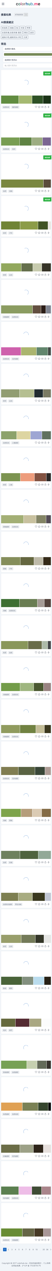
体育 (4, 233)
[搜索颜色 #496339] (11, 981)
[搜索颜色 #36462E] (43, 1107)
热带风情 (15, 1114)
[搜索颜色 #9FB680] (27, 687)
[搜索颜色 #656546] (28, 1232)
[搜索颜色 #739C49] (10, 687)
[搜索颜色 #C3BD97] (40, 729)
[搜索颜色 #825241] (41, 477)
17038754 (34, 1266)
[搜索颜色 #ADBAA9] (45, 645)
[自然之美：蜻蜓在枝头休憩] (26, 82)
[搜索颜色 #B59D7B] (26, 813)
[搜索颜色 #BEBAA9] (38, 561)
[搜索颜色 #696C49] (35, 645)
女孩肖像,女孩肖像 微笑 (12, 32)
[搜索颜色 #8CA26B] (9, 435)
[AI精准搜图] (48, 107)
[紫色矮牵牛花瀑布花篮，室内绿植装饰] (26, 1005)
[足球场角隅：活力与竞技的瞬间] (26, 208)
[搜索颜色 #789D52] (10, 141)
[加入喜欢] (36, 107)
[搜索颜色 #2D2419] (38, 1149)
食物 (12, 28)
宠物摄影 (6, 527)
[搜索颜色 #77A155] (14, 1065)
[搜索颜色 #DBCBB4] (37, 813)
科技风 (5, 28)
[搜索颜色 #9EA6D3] (36, 435)
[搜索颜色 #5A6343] (26, 771)
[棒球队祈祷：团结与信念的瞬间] (26, 921)
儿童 (25, 37)
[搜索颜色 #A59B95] (40, 603)
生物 (10, 862)
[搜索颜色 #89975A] (14, 645)
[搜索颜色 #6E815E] (10, 855)
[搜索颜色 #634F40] (37, 309)
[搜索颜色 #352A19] (47, 561)
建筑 (10, 988)
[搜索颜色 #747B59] (28, 939)
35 (44, 1249)
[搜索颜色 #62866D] (42, 351)
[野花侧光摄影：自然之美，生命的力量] (26, 754)
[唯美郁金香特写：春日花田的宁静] (26, 334)
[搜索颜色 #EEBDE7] (25, 1191)
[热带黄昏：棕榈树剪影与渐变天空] (26, 1089)
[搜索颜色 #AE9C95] (48, 771)
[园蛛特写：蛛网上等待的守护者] (26, 166)
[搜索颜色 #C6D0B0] (32, 1065)
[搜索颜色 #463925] (39, 1232)
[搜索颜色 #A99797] (47, 1232)
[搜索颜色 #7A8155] (30, 1107)
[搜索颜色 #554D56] (48, 519)
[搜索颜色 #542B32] (23, 1023)
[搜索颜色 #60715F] (46, 435)
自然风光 (6, 107)
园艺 (10, 1030)
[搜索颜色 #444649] (49, 645)
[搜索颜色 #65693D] (8, 1023)
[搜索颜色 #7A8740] (22, 184)
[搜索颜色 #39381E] (39, 897)
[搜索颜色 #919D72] (10, 393)
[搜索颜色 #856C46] (46, 813)
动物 (10, 191)
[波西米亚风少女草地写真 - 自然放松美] (26, 1131)
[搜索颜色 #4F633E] (29, 855)
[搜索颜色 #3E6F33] (10, 603)
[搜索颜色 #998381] (47, 687)
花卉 (13, 149)
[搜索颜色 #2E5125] (37, 100)
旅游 (4, 988)
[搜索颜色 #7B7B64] (47, 393)
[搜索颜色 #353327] (46, 267)
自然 (4, 191)
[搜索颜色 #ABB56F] (29, 351)
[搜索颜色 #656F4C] (27, 267)
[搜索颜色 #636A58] (42, 1065)
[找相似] (42, 107)
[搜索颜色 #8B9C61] (17, 309)
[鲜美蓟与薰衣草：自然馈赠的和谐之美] (26, 1047)
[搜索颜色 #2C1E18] (43, 309)
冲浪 (22, 28)
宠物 (4, 569)
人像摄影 (15, 443)
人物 (10, 485)
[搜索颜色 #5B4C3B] (47, 184)
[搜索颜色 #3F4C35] (37, 1191)
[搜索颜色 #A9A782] (36, 1023)
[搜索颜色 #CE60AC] (11, 351)
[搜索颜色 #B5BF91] (27, 393)
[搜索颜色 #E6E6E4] (47, 939)
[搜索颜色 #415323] (43, 225)
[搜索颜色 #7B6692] (47, 141)
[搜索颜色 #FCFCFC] (46, 1023)
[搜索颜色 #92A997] (44, 855)
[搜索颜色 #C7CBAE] (37, 267)
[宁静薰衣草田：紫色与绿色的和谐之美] (26, 124)
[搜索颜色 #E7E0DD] (47, 1149)
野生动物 (18, 904)
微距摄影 (15, 107)
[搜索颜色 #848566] (41, 519)
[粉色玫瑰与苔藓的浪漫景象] (26, 1173)
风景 (4, 653)
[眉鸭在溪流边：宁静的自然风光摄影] (26, 1215)
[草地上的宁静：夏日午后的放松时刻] (26, 628)
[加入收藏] (39, 107)
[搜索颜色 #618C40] (10, 100)
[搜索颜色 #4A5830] (39, 687)
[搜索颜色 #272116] (47, 981)
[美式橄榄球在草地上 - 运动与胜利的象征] (26, 250)
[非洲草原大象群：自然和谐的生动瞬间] (26, 880)
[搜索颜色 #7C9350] (10, 477)
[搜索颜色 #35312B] (49, 1065)
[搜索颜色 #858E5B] (10, 561)
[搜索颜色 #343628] (39, 939)
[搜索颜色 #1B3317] (47, 100)
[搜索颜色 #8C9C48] (29, 225)
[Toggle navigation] (3, 4)
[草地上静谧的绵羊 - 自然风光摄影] (26, 712)
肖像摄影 (6, 1156)
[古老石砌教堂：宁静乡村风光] (26, 963)
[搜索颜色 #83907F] (28, 981)
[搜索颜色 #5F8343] (26, 141)
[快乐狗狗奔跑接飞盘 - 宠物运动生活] (26, 544)
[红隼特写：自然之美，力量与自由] (26, 292)
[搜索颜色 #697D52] (28, 603)
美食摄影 (6, 1072)
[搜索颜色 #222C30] (38, 393)
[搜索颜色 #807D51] (9, 771)
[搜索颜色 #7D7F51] (9, 897)
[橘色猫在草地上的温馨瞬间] (26, 796)
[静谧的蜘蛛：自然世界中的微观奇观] (26, 837)
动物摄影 (6, 317)
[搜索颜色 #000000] (49, 1107)
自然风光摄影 (7, 904)
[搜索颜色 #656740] (27, 561)
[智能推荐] (45, 107)
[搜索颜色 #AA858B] (46, 1191)
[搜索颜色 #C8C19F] (30, 519)
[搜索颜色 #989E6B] (11, 939)
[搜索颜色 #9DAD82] (37, 141)
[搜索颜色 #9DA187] (26, 1149)
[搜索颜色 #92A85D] (11, 267)
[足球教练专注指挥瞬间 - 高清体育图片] (26, 460)
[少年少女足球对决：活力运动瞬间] (26, 376)
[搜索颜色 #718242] (28, 729)
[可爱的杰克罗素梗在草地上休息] (26, 502)
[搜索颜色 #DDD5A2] (23, 435)
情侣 (26, 32)
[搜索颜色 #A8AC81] (25, 897)
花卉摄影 (15, 359)
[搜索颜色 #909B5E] (10, 729)
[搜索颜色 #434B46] (49, 351)
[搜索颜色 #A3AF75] (12, 519)
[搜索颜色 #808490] (48, 309)
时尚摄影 (15, 1156)
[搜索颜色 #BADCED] (38, 981)
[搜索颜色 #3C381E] (48, 729)
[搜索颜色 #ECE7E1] (49, 225)
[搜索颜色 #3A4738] (40, 771)
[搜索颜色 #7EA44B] (11, 813)
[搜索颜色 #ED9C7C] (27, 477)
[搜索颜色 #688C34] (11, 1232)
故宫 (32, 32)
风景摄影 (6, 1114)
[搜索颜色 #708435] (10, 225)
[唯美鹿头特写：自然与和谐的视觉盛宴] (26, 586)
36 (47, 1249)
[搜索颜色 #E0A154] (11, 1107)
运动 (10, 275)
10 (37, 1249)
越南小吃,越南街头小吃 (11, 37)
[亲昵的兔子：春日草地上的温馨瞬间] (26, 670)
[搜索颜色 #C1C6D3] (48, 897)
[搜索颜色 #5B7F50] (10, 1191)
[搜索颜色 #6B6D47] (10, 1149)
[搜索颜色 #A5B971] (25, 100)
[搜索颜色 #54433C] (47, 603)
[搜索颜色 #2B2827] (48, 477)
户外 (10, 233)
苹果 (29, 28)
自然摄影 (15, 1072)
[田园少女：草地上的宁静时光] (26, 418)
